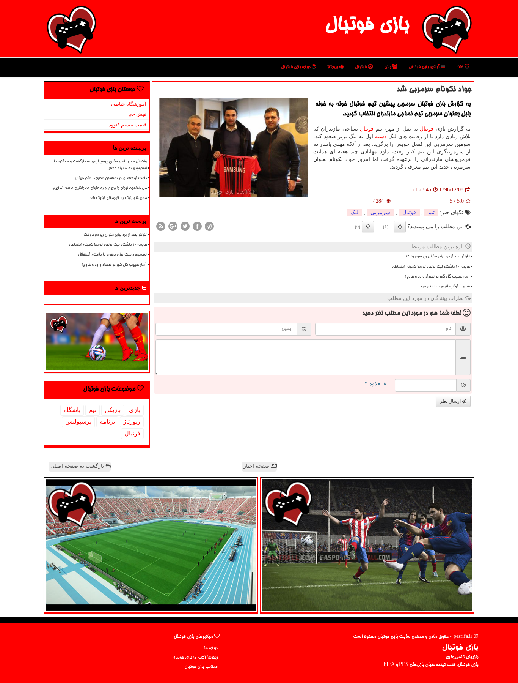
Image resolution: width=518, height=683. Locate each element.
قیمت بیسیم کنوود (127, 125)
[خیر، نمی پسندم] (368, 226)
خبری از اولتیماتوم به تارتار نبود (445, 286)
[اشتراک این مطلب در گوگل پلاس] (173, 226)
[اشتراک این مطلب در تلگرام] (209, 226)
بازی (388, 67)
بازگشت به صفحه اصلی (77, 466)
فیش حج (137, 114)
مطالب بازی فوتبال (201, 666)
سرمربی (380, 212)
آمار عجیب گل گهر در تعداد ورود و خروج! (437, 276)
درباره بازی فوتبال (296, 67)
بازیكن (113, 410)
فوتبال (361, 67)
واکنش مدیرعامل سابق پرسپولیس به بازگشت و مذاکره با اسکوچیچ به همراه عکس (100, 164)
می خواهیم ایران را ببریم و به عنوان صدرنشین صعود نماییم (99, 188)
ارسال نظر (451, 401)
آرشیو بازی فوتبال (425, 67)
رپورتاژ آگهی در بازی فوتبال (195, 657)
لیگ (354, 212)
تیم (431, 212)
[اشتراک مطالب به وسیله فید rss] (160, 226)
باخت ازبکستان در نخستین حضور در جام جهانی (111, 178)
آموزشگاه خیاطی (128, 104)
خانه (460, 67)
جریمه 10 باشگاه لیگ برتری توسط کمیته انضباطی (431, 267)
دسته (380, 136)
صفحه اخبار (257, 466)
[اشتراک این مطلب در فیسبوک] (197, 226)
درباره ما (211, 648)
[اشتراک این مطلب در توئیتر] (185, 226)
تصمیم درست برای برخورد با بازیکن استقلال (112, 254)
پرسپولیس (78, 421)
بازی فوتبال (367, 25)
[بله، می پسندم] (400, 226)
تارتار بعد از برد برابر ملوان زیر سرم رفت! (437, 256)
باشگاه (72, 410)
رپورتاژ (333, 67)
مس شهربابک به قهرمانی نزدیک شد (118, 198)
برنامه (107, 421)
